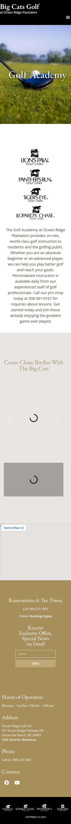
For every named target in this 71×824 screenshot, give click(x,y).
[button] (68, 17)
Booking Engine (41, 616)
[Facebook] (6, 782)
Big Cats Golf (19, 6)
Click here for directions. (19, 740)
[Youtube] (17, 782)
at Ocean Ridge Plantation (18, 12)
